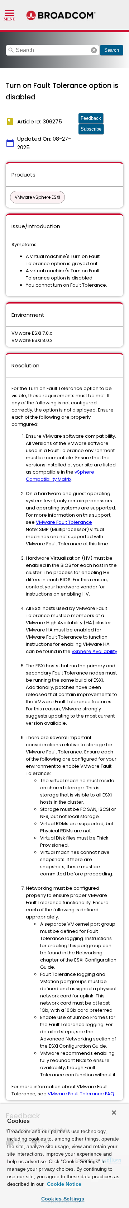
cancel (93, 50)
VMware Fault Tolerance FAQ (81, 1093)
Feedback (91, 118)
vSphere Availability (94, 651)
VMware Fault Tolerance (64, 522)
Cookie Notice (63, 1184)
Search (111, 50)
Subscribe (91, 129)
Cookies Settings (63, 1199)
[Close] (114, 1112)
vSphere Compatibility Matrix (60, 476)
